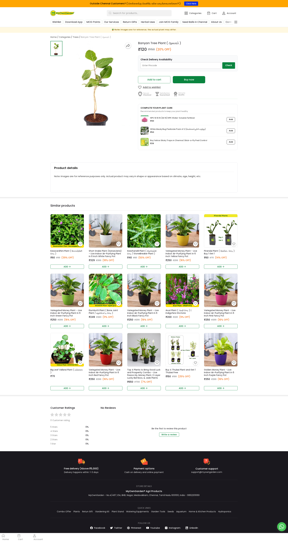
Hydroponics (224, 511)
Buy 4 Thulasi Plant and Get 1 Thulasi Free (181, 371)
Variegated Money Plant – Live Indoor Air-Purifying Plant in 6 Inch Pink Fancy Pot (220, 313)
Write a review (169, 434)
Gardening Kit (102, 511)
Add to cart (154, 79)
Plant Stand (118, 511)
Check (228, 65)
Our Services (111, 22)
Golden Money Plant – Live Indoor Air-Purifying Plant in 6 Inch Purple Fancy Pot (219, 372)
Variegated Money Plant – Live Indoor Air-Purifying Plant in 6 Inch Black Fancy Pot (143, 313)
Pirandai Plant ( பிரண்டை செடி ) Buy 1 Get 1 (219, 252)
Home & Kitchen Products (202, 511)
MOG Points (93, 22)
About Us (216, 22)
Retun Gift (87, 511)
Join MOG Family (168, 22)
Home (53, 37)
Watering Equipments (137, 511)
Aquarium (181, 511)
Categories (64, 37)
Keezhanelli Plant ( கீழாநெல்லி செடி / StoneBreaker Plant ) (141, 252)
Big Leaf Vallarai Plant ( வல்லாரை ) (66, 371)
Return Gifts (130, 22)
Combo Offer (64, 511)
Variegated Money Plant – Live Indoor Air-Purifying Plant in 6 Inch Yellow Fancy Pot (181, 253)
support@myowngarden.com (206, 472)
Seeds (171, 511)
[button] (56, 48)
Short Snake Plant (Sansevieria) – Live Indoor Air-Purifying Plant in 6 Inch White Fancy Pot (105, 253)
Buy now (189, 79)
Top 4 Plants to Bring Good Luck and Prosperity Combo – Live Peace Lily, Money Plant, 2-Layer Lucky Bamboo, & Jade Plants (143, 373)
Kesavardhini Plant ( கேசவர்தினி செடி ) (66, 252)
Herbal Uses (148, 22)
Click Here (191, 3)
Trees (76, 37)
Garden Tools (158, 511)
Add (231, 119)
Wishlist (56, 22)
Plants (77, 511)
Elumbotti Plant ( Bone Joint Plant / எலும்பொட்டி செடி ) (103, 312)
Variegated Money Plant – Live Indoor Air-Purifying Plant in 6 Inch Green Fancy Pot (66, 313)
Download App (73, 22)
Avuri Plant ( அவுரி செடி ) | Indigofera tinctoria (178, 312)
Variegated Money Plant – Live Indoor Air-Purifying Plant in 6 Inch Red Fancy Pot (104, 372)
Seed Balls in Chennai (194, 22)
